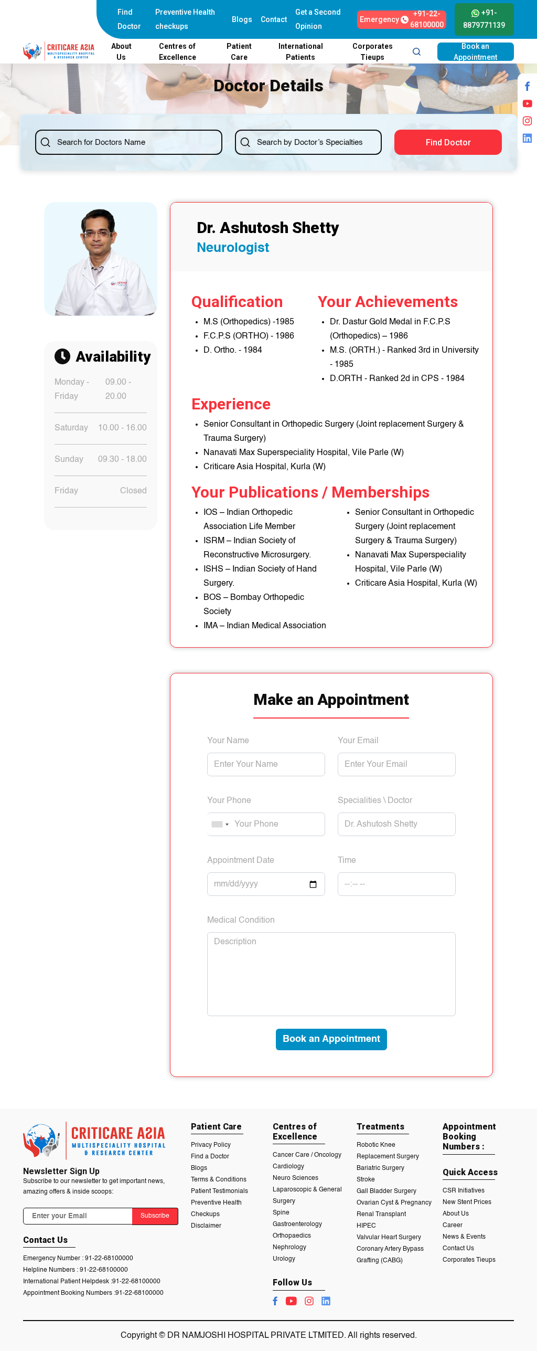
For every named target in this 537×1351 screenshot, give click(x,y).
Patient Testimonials (219, 1191)
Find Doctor (129, 19)
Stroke (366, 1180)
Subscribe (155, 1216)
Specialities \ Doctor (375, 801)
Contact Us (458, 1249)
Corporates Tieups (469, 1260)
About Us (456, 1214)
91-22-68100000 (109, 1258)
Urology (284, 1259)
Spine (281, 1213)
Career (453, 1225)
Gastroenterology (297, 1224)
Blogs (242, 19)
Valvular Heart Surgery (389, 1237)
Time (347, 861)
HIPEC (366, 1226)
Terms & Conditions (218, 1180)
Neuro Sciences (295, 1178)
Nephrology (289, 1247)
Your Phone (229, 801)
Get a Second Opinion (318, 19)
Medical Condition (241, 920)
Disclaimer (206, 1226)
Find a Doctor (210, 1157)
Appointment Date (240, 861)
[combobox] (220, 824)
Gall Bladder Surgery (386, 1191)
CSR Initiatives (464, 1191)
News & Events (464, 1237)
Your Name (228, 741)
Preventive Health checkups (185, 19)
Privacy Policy (211, 1145)
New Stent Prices (467, 1202)
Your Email (358, 741)
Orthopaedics (292, 1236)
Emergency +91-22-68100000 (402, 19)
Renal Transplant (381, 1214)
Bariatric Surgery (380, 1168)
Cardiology (288, 1167)
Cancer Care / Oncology (307, 1155)
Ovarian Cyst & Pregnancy (394, 1203)
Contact (274, 19)
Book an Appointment (475, 52)
